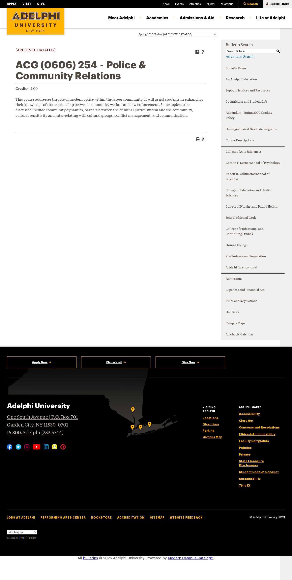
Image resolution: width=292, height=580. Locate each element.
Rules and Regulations (241, 301)
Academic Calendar (239, 334)
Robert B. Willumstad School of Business (247, 177)
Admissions (234, 279)
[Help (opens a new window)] (203, 52)
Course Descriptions (240, 140)
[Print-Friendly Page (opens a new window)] (197, 52)
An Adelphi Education (241, 79)
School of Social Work (241, 218)
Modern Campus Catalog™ (191, 558)
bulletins (90, 558)
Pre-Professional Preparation (246, 256)
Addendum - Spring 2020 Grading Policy (249, 116)
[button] (251, 4)
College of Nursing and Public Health (251, 206)
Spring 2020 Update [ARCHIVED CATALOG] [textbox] (165, 34)
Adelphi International (241, 267)
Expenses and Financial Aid (245, 290)
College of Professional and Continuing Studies (245, 232)
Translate (31, 538)
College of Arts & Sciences (244, 152)
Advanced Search (240, 57)
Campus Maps (235, 323)
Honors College (237, 245)
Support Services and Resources (248, 90)
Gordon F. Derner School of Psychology (253, 163)
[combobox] (177, 34)
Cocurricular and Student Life (246, 101)
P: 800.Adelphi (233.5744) (35, 432)
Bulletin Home (236, 68)
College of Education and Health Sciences (248, 193)
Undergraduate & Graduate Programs (251, 129)
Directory (232, 312)
